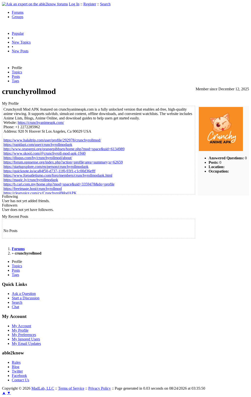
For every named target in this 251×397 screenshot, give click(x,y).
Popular (18, 33)
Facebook (19, 376)
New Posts (20, 51)
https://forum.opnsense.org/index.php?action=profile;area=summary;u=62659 (63, 162)
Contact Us (20, 380)
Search (105, 4)
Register (89, 4)
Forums (18, 12)
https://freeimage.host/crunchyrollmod (32, 189)
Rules (16, 362)
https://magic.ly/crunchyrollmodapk (30, 180)
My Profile (20, 330)
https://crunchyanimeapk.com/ (41, 122)
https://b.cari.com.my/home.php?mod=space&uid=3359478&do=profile (58, 184)
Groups (17, 17)
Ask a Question (24, 294)
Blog (15, 367)
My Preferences (24, 335)
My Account (21, 326)
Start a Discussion (25, 298)
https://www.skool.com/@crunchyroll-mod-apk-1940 (44, 153)
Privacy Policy (99, 388)
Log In (74, 4)
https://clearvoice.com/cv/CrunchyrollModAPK (40, 193)
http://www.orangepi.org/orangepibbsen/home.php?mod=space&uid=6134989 (64, 149)
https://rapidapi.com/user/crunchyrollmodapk (37, 144)
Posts (16, 76)
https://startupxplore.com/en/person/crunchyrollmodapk (45, 166)
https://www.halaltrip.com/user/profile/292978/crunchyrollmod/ (52, 140)
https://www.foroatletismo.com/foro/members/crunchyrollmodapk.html (57, 175)
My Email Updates (26, 343)
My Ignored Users (26, 339)
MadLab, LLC (42, 388)
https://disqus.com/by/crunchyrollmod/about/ (37, 158)
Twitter (17, 371)
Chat (15, 307)
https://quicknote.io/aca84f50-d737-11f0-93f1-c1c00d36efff (49, 171)
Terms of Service (71, 388)
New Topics (21, 42)
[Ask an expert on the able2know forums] (35, 4)
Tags (15, 81)
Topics (17, 72)
